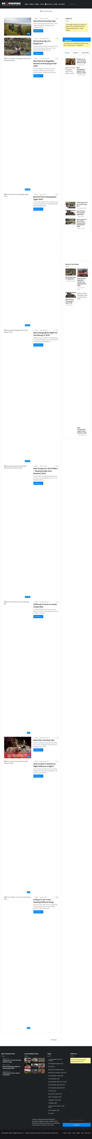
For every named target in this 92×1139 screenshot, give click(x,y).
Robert (36, 18)
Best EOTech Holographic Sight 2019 (81, 212)
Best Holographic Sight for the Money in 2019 (45, 333)
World (31, 4)
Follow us (73, 1054)
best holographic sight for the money (57, 1081)
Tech (42, 4)
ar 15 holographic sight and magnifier (55, 1060)
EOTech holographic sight (54, 1097)
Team (73, 1133)
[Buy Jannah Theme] (46, 11)
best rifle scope (52, 1090)
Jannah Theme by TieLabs (32, 1133)
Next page (54, 1039)
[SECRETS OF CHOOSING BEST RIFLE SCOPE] (34, 1071)
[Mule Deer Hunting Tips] (27, 1066)
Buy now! (62, 4)
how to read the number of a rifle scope (56, 1106)
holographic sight (52, 1103)
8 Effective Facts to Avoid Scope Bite (82, 204)
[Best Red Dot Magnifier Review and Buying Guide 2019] (82, 273)
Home (26, 4)
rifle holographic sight (53, 1110)
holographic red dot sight (54, 1100)
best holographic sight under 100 (56, 1084)
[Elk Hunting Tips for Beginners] (70, 272)
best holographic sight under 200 (56, 1087)
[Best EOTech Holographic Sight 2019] (70, 212)
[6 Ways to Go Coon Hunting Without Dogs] (70, 61)
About (69, 1133)
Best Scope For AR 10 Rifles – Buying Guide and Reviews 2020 (45, 471)
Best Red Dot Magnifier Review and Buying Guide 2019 (45, 63)
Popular (67, 53)
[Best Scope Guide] (11, 4)
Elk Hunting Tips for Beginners (42, 42)
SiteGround (55, 1133)
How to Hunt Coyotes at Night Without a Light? (44, 765)
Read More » (38, 30)
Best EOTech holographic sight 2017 (57, 1072)
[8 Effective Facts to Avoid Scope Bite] (70, 205)
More (55, 4)
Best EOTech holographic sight (56, 1069)
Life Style (49, 4)
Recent (75, 53)
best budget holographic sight (55, 1063)
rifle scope (51, 1113)
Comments (85, 53)
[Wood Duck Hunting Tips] (27, 1071)
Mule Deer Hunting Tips (43, 740)
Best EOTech (51, 1066)
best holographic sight (53, 1078)
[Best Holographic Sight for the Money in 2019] (70, 134)
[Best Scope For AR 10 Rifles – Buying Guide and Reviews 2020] (70, 221)
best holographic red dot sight (55, 1075)
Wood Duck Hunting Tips (44, 21)
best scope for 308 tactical (55, 1094)
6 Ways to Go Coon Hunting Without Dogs (43, 900)
